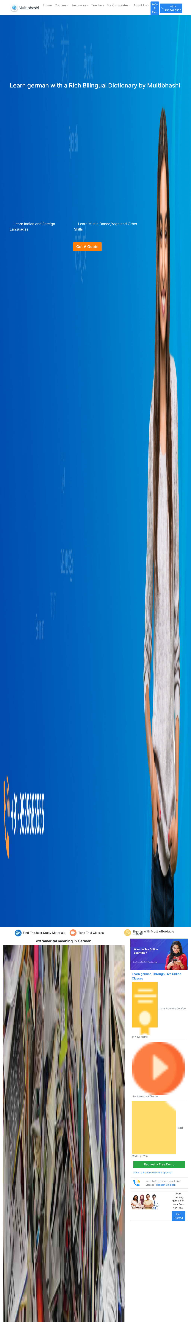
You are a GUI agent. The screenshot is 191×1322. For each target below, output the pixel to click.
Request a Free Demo (159, 1164)
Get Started (178, 1215)
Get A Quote (87, 246)
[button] (61, 5)
